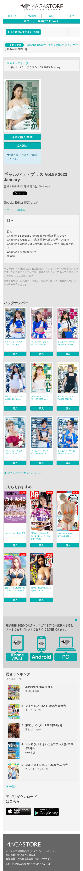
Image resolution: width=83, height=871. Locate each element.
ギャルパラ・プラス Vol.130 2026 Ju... (40, 343)
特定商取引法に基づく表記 (20, 855)
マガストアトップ (17, 63)
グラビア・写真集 (14, 209)
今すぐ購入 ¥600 (22, 137)
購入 (15, 353)
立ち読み (22, 145)
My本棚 (32, 16)
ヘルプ (70, 16)
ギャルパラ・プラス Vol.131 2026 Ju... (13, 343)
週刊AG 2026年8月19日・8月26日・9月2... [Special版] (41, 536)
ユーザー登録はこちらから (42, 21)
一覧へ (12, 786)
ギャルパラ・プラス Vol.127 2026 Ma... (40, 397)
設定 (51, 16)
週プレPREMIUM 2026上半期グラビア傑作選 (15, 589)
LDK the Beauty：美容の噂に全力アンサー (52, 44)
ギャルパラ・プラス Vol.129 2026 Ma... (66, 343)
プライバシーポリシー (44, 851)
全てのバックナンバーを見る (24, 472)
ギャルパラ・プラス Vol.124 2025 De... (40, 452)
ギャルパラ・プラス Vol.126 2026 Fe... (66, 397)
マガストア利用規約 (16, 851)
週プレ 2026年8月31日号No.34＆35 (41, 589)
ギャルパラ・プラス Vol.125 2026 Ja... (13, 452)
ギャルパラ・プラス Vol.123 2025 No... (66, 452)
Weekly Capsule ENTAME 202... (65, 534)
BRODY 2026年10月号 (15, 533)
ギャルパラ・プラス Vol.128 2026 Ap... (13, 397)
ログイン (12, 16)
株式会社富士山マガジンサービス (34, 858)
